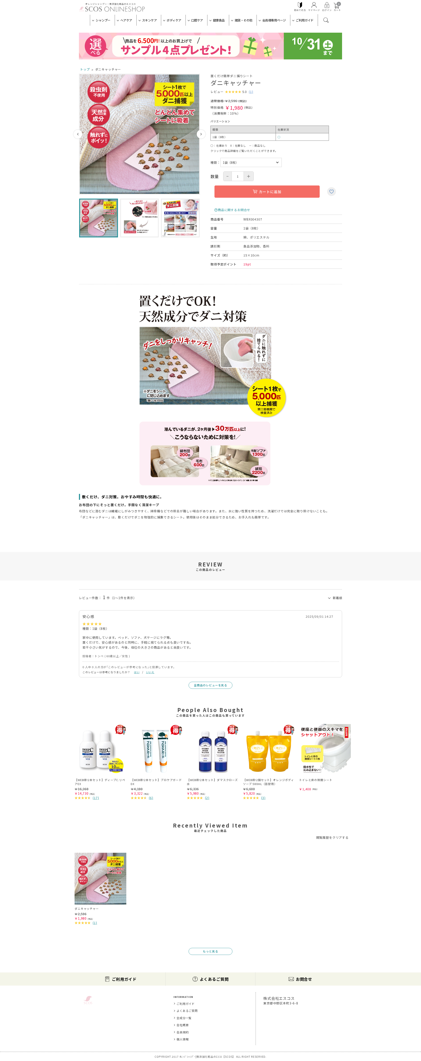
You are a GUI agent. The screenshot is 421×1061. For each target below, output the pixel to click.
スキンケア (149, 20)
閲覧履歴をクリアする (332, 837)
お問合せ (304, 979)
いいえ (150, 672)
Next (201, 134)
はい (137, 672)
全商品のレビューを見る (210, 685)
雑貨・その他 (243, 20)
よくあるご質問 (214, 979)
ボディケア (174, 20)
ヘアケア (126, 20)
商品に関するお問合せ (234, 210)
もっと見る (210, 951)
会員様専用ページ (274, 20)
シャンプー (103, 20)
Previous (77, 134)
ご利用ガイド (305, 20)
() (251, 91)
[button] (332, 719)
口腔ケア (197, 20)
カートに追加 (270, 191)
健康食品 (219, 20)
